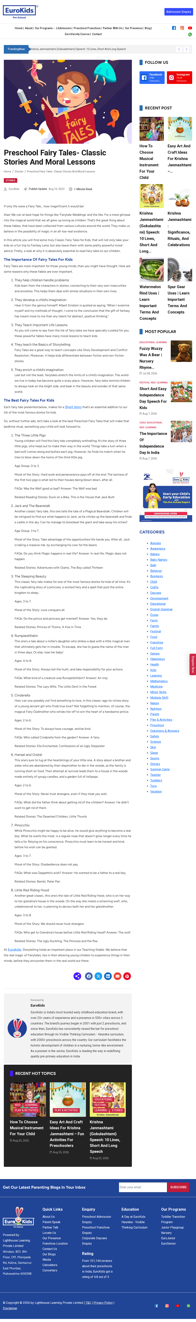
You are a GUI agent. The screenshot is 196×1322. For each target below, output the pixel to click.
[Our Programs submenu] (54, 28)
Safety (154, 736)
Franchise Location (55, 1243)
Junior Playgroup (172, 1227)
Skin (153, 747)
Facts (154, 620)
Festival (100, 1104)
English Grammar (161, 609)
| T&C (87, 1303)
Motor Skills (158, 692)
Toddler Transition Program (173, 1219)
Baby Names (158, 560)
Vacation (156, 791)
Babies (155, 554)
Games (155, 653)
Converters (49, 1270)
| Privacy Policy (102, 1303)
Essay (154, 615)
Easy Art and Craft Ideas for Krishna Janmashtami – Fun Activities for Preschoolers (67, 1134)
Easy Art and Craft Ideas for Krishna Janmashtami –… (179, 159)
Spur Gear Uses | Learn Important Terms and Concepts (178, 299)
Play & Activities (26, 1110)
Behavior (156, 571)
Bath (153, 565)
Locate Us (49, 1233)
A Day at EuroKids (133, 1217)
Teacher (155, 775)
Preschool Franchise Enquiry (96, 1230)
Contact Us (49, 1249)
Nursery (166, 1233)
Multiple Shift (159, 698)
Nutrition (156, 709)
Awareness (157, 548)
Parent (154, 714)
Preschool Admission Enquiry (96, 1219)
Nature (154, 703)
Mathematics (159, 681)
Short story (73, 407)
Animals (155, 543)
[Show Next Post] (186, 49)
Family (154, 626)
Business (156, 576)
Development (159, 598)
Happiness (157, 659)
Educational (103, 1099)
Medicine (156, 686)
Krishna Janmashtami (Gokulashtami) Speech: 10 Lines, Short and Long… (151, 232)
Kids (17, 1104)
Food (153, 637)
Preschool (157, 725)
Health (154, 664)
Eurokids (14, 949)
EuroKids (14, 188)
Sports (154, 758)
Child (143, 422)
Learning (31, 1104)
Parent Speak (51, 1222)
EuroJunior (168, 1238)
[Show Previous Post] (179, 49)
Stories (19, 171)
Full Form (156, 648)
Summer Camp (160, 769)
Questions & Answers (164, 731)
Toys (153, 786)
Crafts (154, 587)
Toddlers (156, 780)
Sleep (154, 753)
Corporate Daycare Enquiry (94, 1240)
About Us (48, 1217)
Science (155, 742)
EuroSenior (168, 1243)
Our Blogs (49, 1254)
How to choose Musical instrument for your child (26, 1128)
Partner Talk (50, 1227)
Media (46, 1259)
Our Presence (51, 1238)
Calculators (49, 1265)
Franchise (156, 642)
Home (7, 171)
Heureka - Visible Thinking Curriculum (134, 1224)
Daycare (155, 593)
